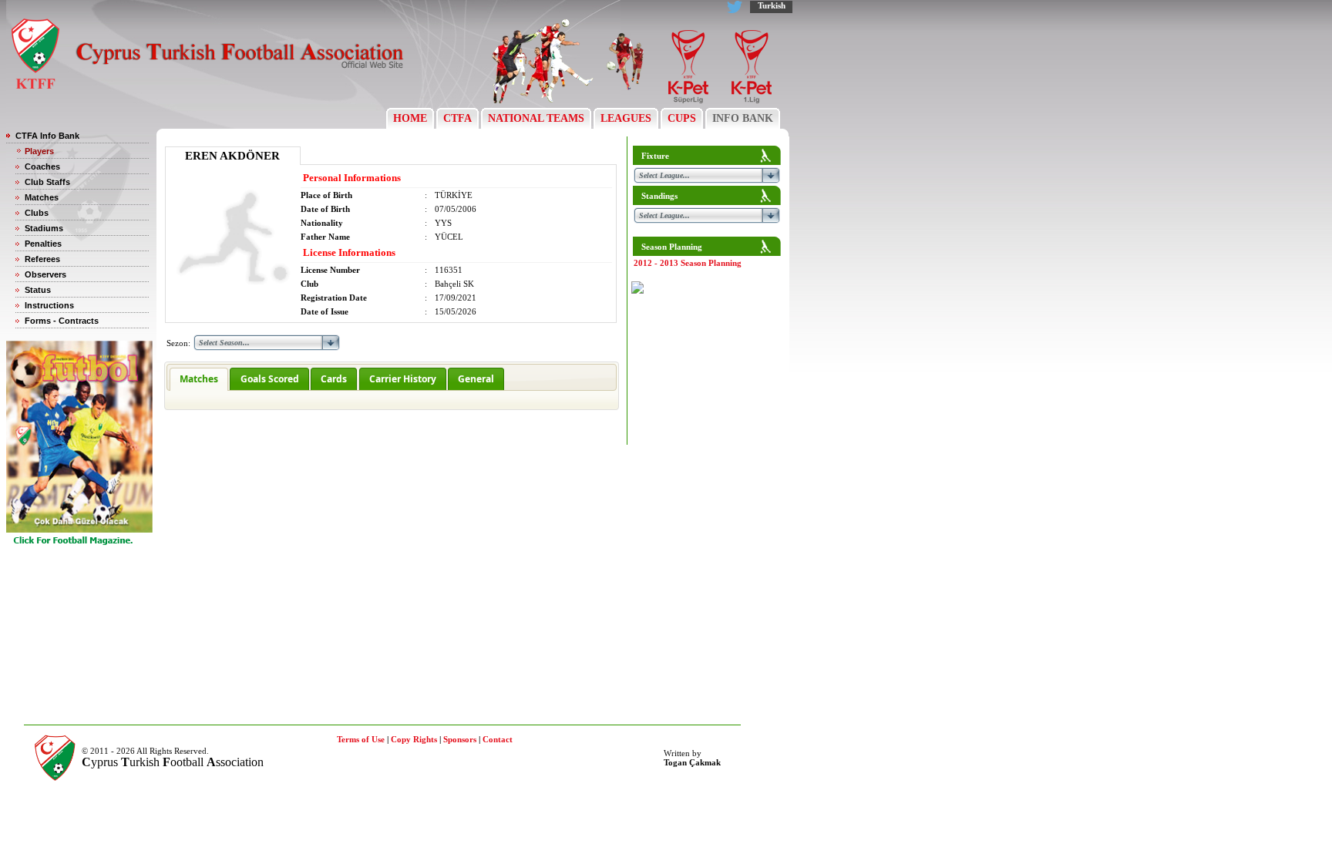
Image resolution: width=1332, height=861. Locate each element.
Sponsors (459, 739)
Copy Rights (414, 739)
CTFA (457, 118)
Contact (498, 739)
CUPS (681, 118)
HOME (410, 118)
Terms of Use (361, 739)
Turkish (771, 5)
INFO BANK (742, 118)
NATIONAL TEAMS (536, 118)
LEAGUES (625, 118)
